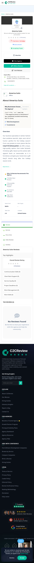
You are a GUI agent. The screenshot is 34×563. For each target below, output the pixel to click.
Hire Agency (18, 61)
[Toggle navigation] (2, 3)
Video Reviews (9, 240)
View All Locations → (10, 85)
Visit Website (18, 70)
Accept (22, 558)
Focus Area (8, 235)
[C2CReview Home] (15, 352)
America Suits (17, 31)
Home (2, 14)
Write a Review (18, 66)
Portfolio (7, 245)
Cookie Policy (24, 553)
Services (7, 230)
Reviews (7, 225)
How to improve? (18, 44)
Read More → (7, 166)
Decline (11, 558)
